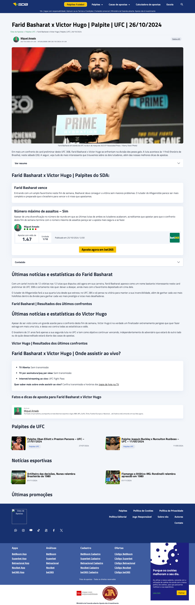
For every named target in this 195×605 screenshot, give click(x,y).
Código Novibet (123, 567)
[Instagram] (23, 531)
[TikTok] (38, 531)
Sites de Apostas (17, 31)
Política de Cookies (143, 510)
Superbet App (19, 558)
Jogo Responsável (142, 516)
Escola (170, 4)
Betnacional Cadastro (91, 563)
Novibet (50, 567)
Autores (179, 516)
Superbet (51, 558)
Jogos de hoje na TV (109, 384)
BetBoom (51, 554)
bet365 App (18, 572)
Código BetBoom (124, 554)
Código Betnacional (125, 563)
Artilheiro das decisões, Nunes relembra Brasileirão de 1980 (51, 475)
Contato (179, 522)
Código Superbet (123, 558)
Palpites (123, 510)
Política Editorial (117, 516)
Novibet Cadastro (89, 567)
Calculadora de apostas (148, 4)
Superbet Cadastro (90, 558)
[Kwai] (46, 531)
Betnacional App (20, 563)
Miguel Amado (28, 38)
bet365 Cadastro (89, 572)
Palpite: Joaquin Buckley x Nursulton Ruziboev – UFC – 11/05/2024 (150, 440)
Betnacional (52, 563)
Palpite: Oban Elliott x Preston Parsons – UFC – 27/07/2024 (55, 440)
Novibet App (18, 567)
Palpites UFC (30, 31)
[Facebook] (54, 531)
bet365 (50, 572)
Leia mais (156, 593)
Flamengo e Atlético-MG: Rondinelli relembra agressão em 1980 (149, 475)
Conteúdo (20, 262)
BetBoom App (19, 554)
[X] (61, 531)
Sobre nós (163, 516)
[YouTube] (31, 531)
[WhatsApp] (16, 531)
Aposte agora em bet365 (97, 249)
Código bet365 (122, 572)
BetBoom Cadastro (90, 554)
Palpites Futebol (75, 4)
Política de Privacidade (171, 510)
